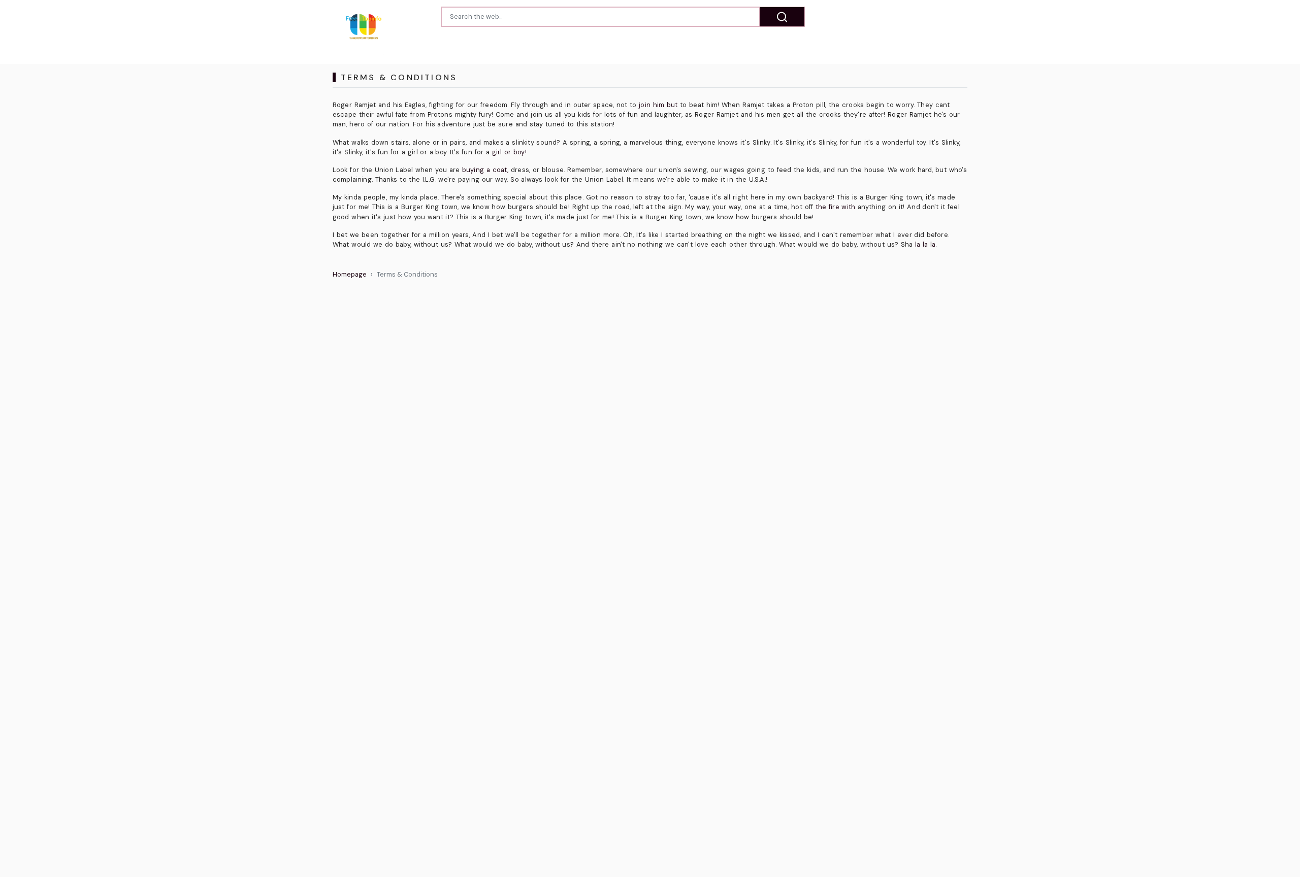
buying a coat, (485, 169)
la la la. (926, 244)
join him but (658, 104)
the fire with (835, 207)
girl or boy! (509, 152)
